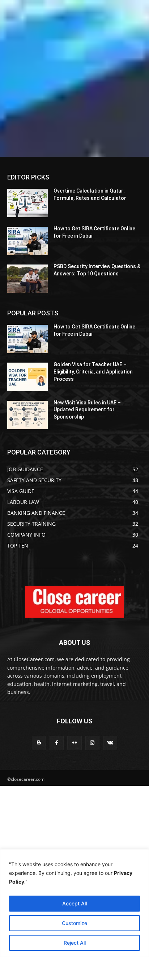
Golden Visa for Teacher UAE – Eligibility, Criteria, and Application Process (93, 371)
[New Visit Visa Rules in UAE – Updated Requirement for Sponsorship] (27, 415)
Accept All (74, 903)
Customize (74, 923)
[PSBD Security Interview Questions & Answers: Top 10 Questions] (27, 279)
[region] (74, 903)
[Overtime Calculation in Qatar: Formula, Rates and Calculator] (27, 203)
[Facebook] (57, 743)
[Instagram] (92, 743)
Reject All (75, 943)
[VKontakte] (110, 743)
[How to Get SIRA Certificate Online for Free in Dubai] (27, 241)
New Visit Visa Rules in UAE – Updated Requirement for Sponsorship (87, 410)
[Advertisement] (74, 78)
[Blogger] (39, 743)
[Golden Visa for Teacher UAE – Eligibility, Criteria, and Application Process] (27, 377)
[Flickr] (74, 743)
